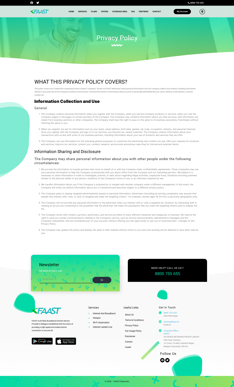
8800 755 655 (170, 313)
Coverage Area (119, 11)
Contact (156, 11)
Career (128, 347)
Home (71, 11)
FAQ (133, 11)
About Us (129, 314)
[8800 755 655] (160, 312)
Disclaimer (130, 336)
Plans (94, 11)
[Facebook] (31, 3)
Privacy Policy (131, 325)
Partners (143, 11)
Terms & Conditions (134, 320)
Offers (104, 11)
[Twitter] (37, 3)
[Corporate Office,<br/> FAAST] (160, 330)
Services (82, 11)
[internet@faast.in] (160, 321)
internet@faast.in (171, 322)
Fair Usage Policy (133, 331)
